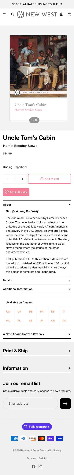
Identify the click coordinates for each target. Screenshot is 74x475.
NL (8, 320)
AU (64, 320)
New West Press (30, 450)
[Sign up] (65, 403)
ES (52, 311)
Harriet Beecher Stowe (20, 146)
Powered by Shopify (50, 450)
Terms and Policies (37, 458)
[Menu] (4, 14)
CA (53, 320)
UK (19, 311)
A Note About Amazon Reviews (23, 334)
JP (41, 320)
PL (19, 320)
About (7, 204)
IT (63, 311)
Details (7, 280)
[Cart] (69, 14)
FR (41, 311)
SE (30, 320)
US (8, 311)
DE (31, 311)
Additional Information (18, 288)
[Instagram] (40, 466)
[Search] (12, 14)
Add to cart (52, 178)
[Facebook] (33, 466)
